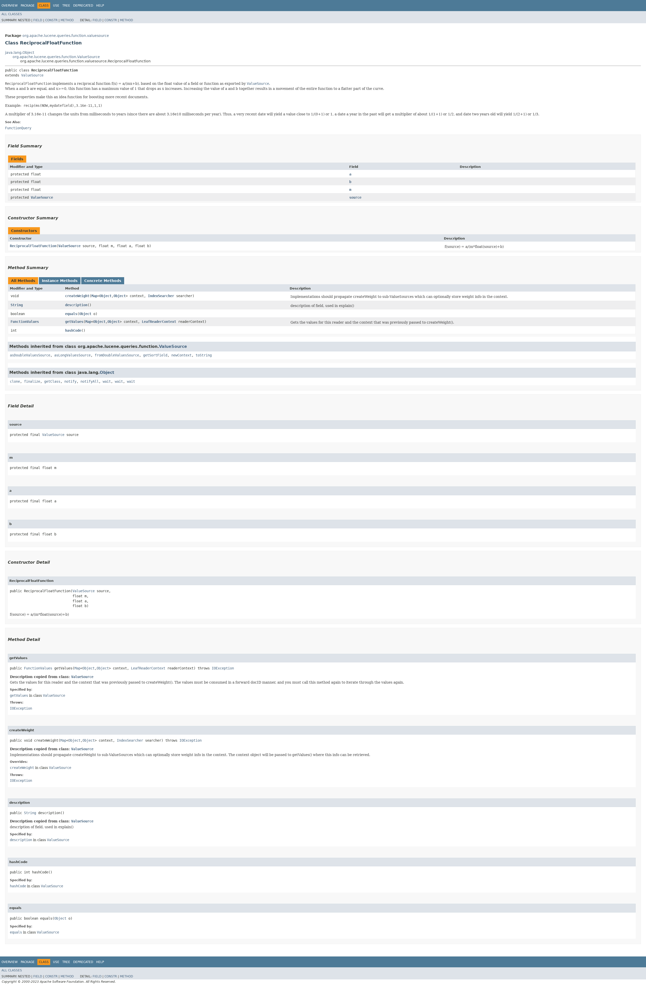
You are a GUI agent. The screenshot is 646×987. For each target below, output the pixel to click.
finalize (32, 381)
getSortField (155, 355)
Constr (51, 20)
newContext (181, 355)
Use (56, 5)
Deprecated (83, 5)
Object (105, 296)
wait (107, 381)
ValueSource (32, 75)
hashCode (73, 330)
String (17, 305)
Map (94, 296)
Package (28, 5)
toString (204, 355)
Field (37, 20)
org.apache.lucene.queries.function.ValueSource (56, 57)
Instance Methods (59, 281)
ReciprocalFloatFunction (33, 246)
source (355, 197)
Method (67, 20)
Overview (10, 5)
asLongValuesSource (72, 355)
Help (100, 5)
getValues (74, 322)
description (76, 305)
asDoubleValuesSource (30, 355)
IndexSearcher (161, 296)
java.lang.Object (19, 52)
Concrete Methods (102, 281)
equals (71, 314)
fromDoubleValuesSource (117, 355)
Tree (66, 5)
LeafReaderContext (159, 322)
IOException (223, 668)
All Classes (12, 14)
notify (70, 381)
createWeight (77, 296)
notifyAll (89, 381)
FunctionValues (25, 322)
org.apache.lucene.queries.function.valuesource (65, 36)
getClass (52, 381)
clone (15, 381)
